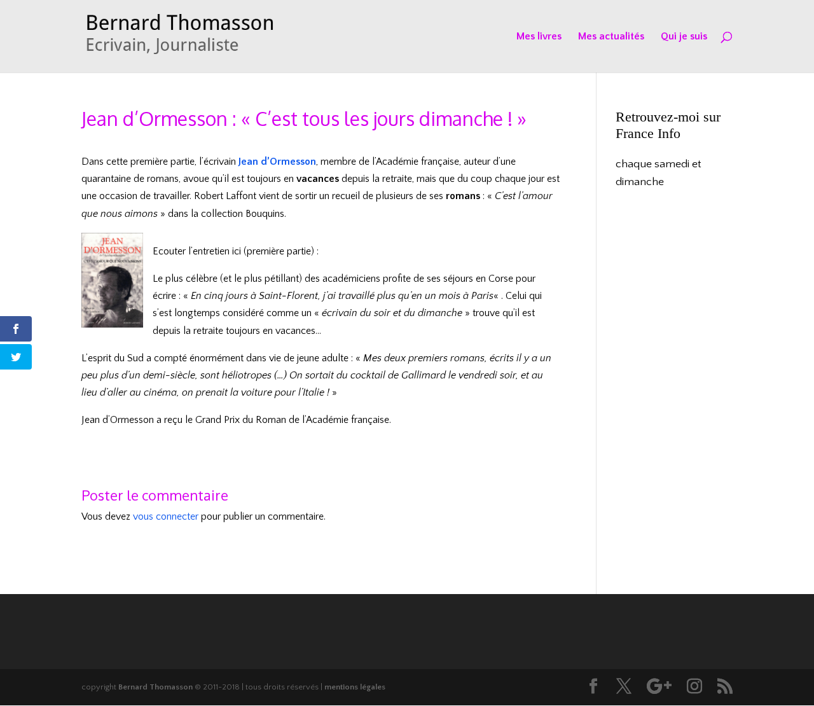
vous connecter (165, 516)
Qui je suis (684, 37)
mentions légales (354, 686)
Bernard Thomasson (155, 686)
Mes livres (539, 37)
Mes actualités (611, 37)
